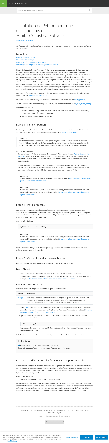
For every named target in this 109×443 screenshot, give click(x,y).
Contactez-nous (80, 410)
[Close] (105, 437)
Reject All (86, 437)
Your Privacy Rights (72, 437)
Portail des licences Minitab (43, 410)
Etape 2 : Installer (25, 60)
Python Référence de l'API (38, 95)
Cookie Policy (12, 441)
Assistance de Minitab (18, 3)
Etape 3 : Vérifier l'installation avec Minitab (31, 62)
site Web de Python (69, 132)
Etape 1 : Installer (25, 57)
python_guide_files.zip (83, 104)
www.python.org (80, 99)
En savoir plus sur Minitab (24, 40)
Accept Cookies (101, 437)
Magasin (60, 410)
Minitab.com (25, 410)
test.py (20, 298)
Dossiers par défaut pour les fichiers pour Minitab (37, 64)
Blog (68, 410)
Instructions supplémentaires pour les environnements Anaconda (51, 279)
